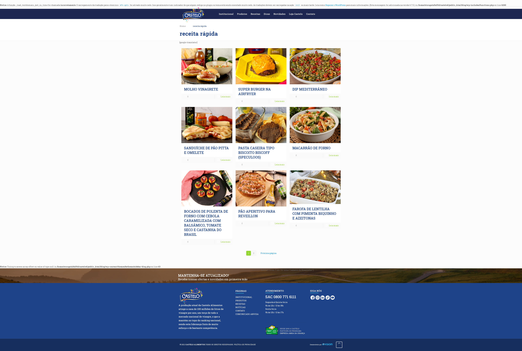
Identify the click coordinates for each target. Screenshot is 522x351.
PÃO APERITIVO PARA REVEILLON (256, 213)
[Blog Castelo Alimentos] (193, 15)
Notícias (240, 307)
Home (183, 26)
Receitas (240, 304)
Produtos (240, 300)
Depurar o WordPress (335, 5)
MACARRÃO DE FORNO (311, 148)
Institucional (243, 297)
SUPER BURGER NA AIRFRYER (254, 91)
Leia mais (225, 96)
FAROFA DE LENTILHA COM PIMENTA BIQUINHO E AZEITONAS (314, 213)
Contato (240, 310)
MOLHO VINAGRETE (201, 89)
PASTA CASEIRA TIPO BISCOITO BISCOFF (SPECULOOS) (256, 152)
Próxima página (268, 253)
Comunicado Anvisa (247, 314)
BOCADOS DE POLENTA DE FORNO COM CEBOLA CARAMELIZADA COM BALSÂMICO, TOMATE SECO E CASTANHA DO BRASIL (206, 223)
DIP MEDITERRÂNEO (310, 89)
